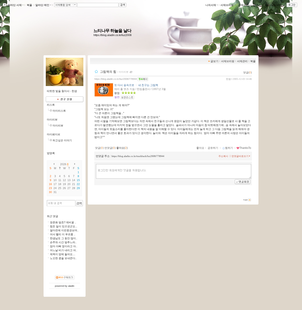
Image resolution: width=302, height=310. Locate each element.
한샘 (228, 79)
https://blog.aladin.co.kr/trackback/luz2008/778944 (138, 156)
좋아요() (122, 147)
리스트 (51, 104)
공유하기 (213, 147)
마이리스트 (59, 110)
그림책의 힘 (108, 71)
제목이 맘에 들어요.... (62, 254)
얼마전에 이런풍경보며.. (64, 230)
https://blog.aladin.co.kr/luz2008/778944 (115, 79)
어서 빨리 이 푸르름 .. (62, 234)
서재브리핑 (227, 5)
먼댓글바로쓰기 (239, 156)
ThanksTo (245, 147)
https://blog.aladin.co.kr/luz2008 (113, 35)
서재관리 (243, 5)
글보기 (214, 61)
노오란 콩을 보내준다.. (63, 258)
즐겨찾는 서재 (274, 5)
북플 (29, 5)
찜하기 (229, 147)
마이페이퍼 (53, 134)
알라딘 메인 (42, 5)
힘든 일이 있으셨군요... (63, 226)
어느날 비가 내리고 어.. (63, 250)
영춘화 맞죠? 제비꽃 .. (63, 222)
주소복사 (223, 156)
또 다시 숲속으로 (124, 85)
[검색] (79, 203)
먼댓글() (110, 147)
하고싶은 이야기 (62, 140)
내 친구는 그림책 (148, 85)
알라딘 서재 (14, 5)
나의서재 (210, 5)
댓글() (247, 72)
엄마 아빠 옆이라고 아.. (63, 246)
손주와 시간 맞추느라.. (63, 242)
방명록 (51, 153)
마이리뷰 (123, 72)
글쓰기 (257, 5)
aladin (71, 286)
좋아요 (200, 147)
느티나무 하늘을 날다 (112, 30)
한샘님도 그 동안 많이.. (63, 238)
